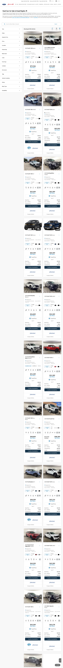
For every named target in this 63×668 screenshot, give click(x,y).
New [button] (17, 4)
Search (56, 24)
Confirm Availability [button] (33, 80)
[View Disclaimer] (36, 62)
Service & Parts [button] (47, 4)
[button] (40, 38)
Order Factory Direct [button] (23, 4)
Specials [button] (51, 4)
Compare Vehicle (30, 88)
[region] (33, 76)
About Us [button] (55, 4)
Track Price (33, 70)
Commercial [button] (41, 4)
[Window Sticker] (40, 62)
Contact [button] (59, 4)
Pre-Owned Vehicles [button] (31, 4)
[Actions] (40, 48)
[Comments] (38, 62)
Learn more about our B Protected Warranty (20, 17)
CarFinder (36, 17)
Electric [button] (36, 4)
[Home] (15, 4)
